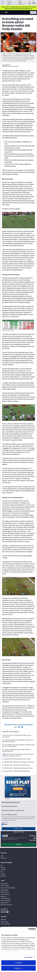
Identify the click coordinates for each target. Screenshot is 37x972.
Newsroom (4, 858)
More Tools (18, 828)
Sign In (33, 12)
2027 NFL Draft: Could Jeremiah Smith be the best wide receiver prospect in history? (18, 755)
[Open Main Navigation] (2, 12)
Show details (28, 957)
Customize (17, 968)
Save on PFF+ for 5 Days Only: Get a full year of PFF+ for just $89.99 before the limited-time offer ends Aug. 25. (18, 7)
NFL (3, 1)
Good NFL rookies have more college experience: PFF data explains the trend (17, 740)
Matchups (3, 896)
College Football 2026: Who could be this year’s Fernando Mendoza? (16, 750)
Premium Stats (5, 892)
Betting (3, 867)
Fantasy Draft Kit (5, 898)
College (3, 874)
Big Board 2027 (5, 902)
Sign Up (18, 844)
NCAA (2, 3)
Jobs (2, 856)
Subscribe (3, 919)
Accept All (18, 962)
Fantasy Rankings (6, 900)
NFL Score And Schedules (8, 888)
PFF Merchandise (5, 924)
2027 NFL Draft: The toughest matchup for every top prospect (16, 736)
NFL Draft (3, 876)
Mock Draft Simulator (6, 904)
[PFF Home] (6, 12)
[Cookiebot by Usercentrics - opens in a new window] (28, 929)
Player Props (4, 883)
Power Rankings (5, 894)
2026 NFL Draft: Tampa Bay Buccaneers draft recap (18, 768)
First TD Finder (5, 885)
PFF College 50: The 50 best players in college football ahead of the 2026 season (18, 745)
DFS (2, 872)
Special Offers (5, 921)
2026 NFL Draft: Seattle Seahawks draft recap (17, 771)
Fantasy (3, 869)
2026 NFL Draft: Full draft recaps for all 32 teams (17, 759)
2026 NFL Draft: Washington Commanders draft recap (19, 762)
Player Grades (4, 890)
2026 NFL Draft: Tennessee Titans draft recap (17, 765)
